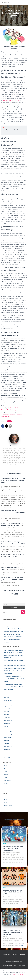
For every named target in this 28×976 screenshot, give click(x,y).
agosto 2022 (7, 749)
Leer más (6, 864)
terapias (6, 786)
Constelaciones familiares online (14, 961)
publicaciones (7, 780)
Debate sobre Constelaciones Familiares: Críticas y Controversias (13, 848)
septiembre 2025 (8, 706)
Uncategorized (7, 789)
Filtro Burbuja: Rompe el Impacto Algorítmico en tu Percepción (12, 932)
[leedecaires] (14, 438)
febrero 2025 (7, 717)
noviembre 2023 (8, 732)
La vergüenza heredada (10, 625)
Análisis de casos (8, 765)
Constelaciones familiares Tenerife (14, 957)
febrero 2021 (7, 758)
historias (6, 774)
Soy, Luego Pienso (7, 965)
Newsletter (22, 954)
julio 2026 (6, 697)
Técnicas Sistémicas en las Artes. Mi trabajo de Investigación (13, 655)
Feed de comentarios (9, 802)
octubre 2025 (7, 703)
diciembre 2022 (8, 737)
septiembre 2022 (8, 746)
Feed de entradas (8, 799)
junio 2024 (6, 729)
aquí (16, 403)
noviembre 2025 (8, 700)
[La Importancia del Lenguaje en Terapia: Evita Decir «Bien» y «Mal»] (14, 877)
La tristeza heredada (9, 623)
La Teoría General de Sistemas (11, 100)
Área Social (22, 965)
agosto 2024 (7, 723)
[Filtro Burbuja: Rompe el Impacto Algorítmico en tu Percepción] (14, 917)
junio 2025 (6, 714)
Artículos (6, 768)
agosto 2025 (7, 708)
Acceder (6, 797)
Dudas (9, 421)
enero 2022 (7, 752)
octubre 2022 (7, 743)
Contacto (15, 954)
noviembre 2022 (8, 740)
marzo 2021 (7, 755)
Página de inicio (6, 954)
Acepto (15, 974)
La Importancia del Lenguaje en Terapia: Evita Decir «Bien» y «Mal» (13, 892)
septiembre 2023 (8, 734)
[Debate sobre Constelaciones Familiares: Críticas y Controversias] (14, 833)
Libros (5, 777)
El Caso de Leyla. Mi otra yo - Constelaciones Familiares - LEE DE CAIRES (13, 544)
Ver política (20, 974)
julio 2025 (6, 711)
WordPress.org (8, 805)
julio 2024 (6, 726)
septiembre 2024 (8, 720)
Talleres (6, 783)
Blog (15, 965)
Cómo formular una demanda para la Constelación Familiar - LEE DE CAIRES (13, 481)
